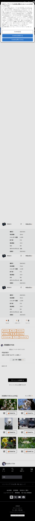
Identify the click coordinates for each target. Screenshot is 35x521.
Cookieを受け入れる (18, 39)
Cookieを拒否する (17, 35)
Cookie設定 (17, 31)
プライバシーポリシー (21, 26)
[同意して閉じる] (34, 2)
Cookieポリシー (17, 25)
